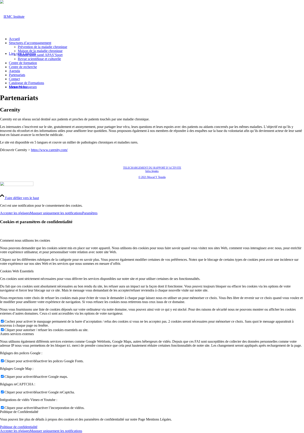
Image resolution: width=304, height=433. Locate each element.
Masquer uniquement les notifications (56, 213)
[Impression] (12, 16)
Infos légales (152, 171)
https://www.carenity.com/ (49, 150)
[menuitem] (156, 39)
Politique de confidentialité (18, 427)
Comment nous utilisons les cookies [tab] (25, 240)
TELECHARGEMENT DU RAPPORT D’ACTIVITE (152, 167)
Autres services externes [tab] (17, 334)
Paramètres (89, 213)
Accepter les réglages (15, 213)
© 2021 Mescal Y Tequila (152, 177)
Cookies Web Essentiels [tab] (17, 271)
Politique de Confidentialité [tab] (19, 412)
